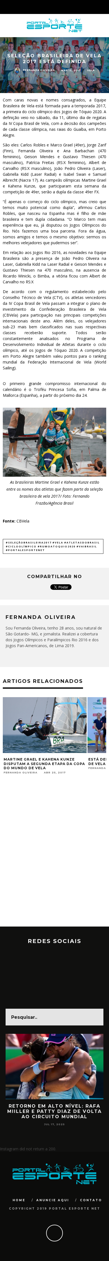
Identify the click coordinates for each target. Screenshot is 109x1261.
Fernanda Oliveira (39, 69)
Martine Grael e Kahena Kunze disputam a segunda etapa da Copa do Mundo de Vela (44, 763)
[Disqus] (54, 855)
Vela (91, 70)
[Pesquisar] (104, 7)
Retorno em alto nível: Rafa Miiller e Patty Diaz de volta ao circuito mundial (54, 1111)
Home (19, 1200)
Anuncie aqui (52, 1200)
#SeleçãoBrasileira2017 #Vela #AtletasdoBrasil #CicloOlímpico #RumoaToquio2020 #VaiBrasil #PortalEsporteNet (53, 546)
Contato (91, 1200)
